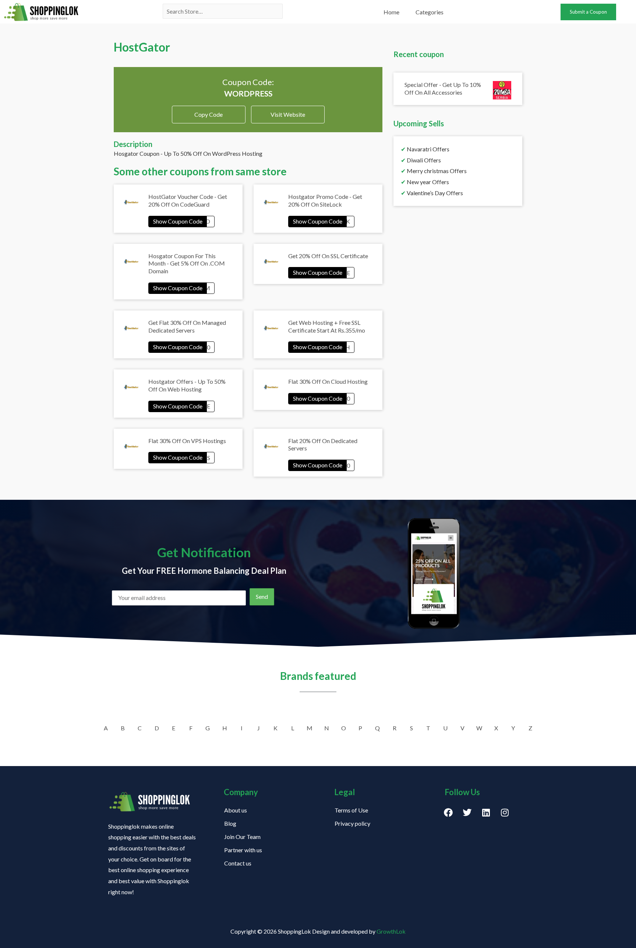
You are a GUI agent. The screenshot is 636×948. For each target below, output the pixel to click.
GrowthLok (391, 931)
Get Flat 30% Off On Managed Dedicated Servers (187, 326)
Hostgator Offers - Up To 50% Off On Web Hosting (187, 385)
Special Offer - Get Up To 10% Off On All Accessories (442, 88)
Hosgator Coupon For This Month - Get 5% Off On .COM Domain (186, 263)
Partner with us (243, 849)
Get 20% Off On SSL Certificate (328, 255)
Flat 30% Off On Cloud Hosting (328, 381)
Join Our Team (242, 836)
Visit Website (288, 114)
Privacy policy (352, 823)
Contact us (237, 863)
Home (391, 11)
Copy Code (209, 112)
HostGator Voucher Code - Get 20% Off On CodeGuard (187, 200)
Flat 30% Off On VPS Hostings (187, 440)
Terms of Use (351, 810)
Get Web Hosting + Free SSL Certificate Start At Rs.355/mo (326, 326)
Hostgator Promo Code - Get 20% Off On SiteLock (325, 200)
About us (235, 810)
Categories (430, 11)
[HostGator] (181, 221)
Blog (230, 823)
